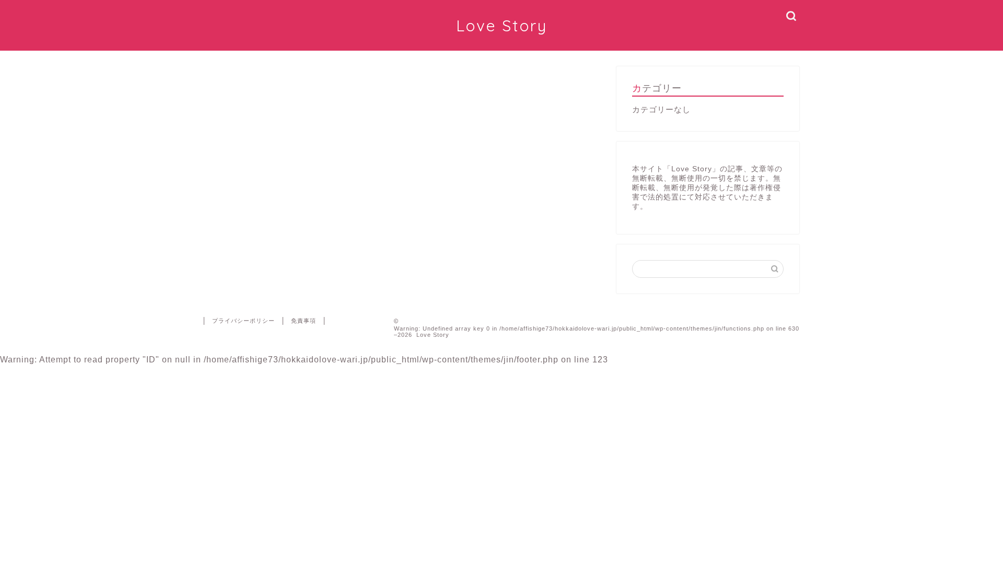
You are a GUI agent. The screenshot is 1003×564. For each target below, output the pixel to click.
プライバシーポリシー (243, 321)
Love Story (501, 25)
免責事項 (303, 321)
